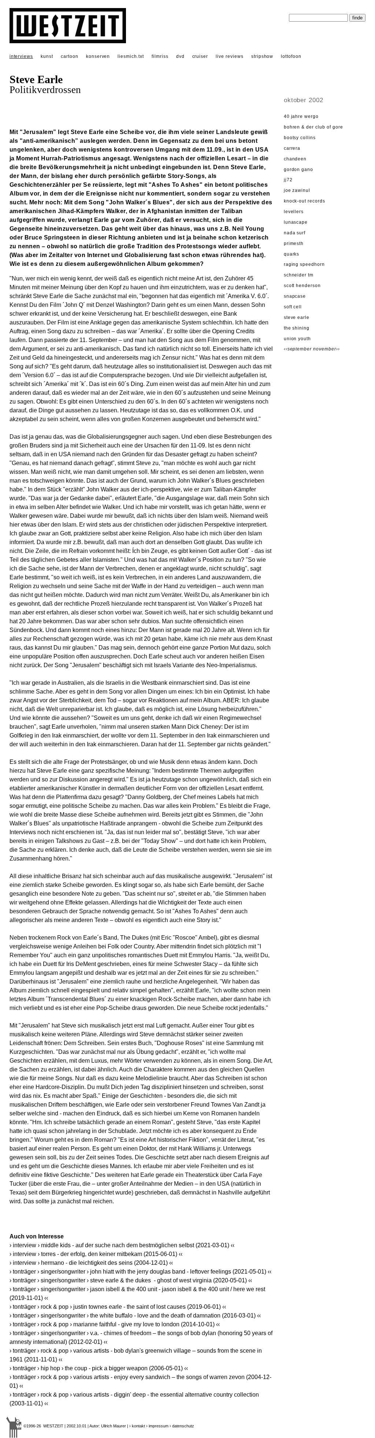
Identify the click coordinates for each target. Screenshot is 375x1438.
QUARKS (292, 254)
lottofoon (291, 56)
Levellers (294, 211)
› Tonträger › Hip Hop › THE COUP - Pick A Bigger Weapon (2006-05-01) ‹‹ (99, 1368)
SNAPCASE (295, 296)
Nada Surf (295, 233)
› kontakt (137, 1426)
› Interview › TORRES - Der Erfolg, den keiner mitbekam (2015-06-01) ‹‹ (96, 1254)
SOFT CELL (293, 307)
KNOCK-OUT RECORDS (304, 201)
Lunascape (296, 222)
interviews (21, 56)
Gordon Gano (298, 169)
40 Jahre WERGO (301, 116)
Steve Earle (297, 317)
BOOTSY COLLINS (300, 137)
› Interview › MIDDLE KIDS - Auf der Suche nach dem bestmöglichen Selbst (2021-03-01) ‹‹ (122, 1245)
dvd (180, 56)
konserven (98, 56)
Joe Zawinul (297, 190)
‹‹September (298, 349)
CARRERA (292, 148)
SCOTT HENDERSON (302, 285)
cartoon (69, 56)
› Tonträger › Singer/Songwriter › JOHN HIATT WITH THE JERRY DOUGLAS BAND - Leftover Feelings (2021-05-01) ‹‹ (140, 1271)
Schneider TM (299, 275)
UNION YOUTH (297, 339)
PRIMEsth (294, 243)
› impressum (157, 1426)
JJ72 (288, 180)
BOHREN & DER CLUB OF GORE (313, 127)
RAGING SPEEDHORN (304, 264)
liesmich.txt (131, 56)
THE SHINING (297, 328)
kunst (47, 56)
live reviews (230, 56)
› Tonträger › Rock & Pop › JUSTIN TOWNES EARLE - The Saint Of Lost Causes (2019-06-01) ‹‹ (118, 1307)
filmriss (160, 56)
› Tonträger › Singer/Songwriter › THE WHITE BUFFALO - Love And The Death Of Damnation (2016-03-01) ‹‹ (135, 1315)
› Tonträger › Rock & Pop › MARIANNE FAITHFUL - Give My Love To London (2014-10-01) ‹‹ (115, 1324)
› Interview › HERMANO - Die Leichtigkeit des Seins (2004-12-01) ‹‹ (91, 1263)
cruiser (200, 56)
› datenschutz (182, 1426)
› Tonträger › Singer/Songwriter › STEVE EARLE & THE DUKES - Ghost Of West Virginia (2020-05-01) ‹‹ (131, 1280)
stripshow (262, 56)
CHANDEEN (295, 159)
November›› (326, 349)
